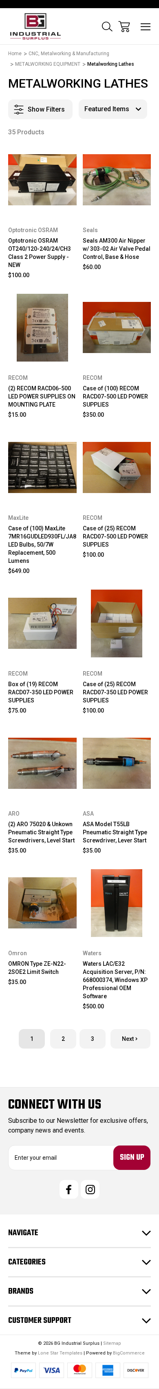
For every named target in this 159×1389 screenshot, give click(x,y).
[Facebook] (69, 1189)
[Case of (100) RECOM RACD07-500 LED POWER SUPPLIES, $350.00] (117, 328)
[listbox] (113, 109)
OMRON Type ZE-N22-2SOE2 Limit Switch (37, 967)
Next (128, 1039)
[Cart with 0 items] (124, 26)
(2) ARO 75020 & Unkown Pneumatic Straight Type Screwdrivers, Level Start (41, 832)
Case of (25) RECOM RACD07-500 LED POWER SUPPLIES (115, 536)
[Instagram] (90, 1189)
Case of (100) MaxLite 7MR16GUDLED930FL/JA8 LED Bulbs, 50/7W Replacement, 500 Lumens (42, 544)
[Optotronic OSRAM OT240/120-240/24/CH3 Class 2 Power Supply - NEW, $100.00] (42, 180)
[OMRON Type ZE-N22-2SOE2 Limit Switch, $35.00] (42, 903)
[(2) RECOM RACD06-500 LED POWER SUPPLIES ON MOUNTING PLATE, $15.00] (42, 328)
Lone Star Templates (60, 1353)
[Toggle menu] (146, 26)
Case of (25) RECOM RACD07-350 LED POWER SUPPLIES (115, 692)
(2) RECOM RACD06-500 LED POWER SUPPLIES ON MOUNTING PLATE (41, 396)
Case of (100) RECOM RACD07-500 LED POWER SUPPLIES (115, 396)
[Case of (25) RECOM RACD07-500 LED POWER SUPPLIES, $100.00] (117, 467)
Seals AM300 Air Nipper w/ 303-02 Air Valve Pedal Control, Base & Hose (116, 248)
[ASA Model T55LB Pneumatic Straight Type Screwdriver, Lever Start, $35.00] (117, 763)
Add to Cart (42, 203)
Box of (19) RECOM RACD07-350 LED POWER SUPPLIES (40, 692)
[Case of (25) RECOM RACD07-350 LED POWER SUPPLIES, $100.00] (117, 624)
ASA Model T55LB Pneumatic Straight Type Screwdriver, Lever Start (115, 832)
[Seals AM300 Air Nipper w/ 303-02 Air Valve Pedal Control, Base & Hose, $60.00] (117, 180)
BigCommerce (129, 1353)
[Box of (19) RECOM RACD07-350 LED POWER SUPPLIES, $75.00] (42, 624)
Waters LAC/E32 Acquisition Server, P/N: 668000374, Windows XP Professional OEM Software (115, 979)
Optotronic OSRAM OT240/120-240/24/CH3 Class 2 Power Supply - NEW (39, 252)
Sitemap (112, 1343)
